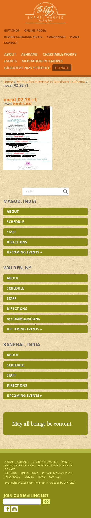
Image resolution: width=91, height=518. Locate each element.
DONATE (62, 68)
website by (62, 482)
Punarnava (56, 37)
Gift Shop (12, 30)
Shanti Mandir (36, 482)
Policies (28, 476)
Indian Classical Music (23, 37)
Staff (11, 232)
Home (74, 37)
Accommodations (23, 318)
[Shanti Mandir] (45, 22)
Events (10, 61)
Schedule (15, 221)
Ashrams (29, 54)
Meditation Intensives (42, 61)
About (10, 54)
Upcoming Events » (24, 252)
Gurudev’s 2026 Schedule (27, 68)
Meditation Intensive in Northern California (51, 82)
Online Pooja (35, 30)
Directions (17, 242)
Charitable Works (59, 54)
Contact (11, 43)
